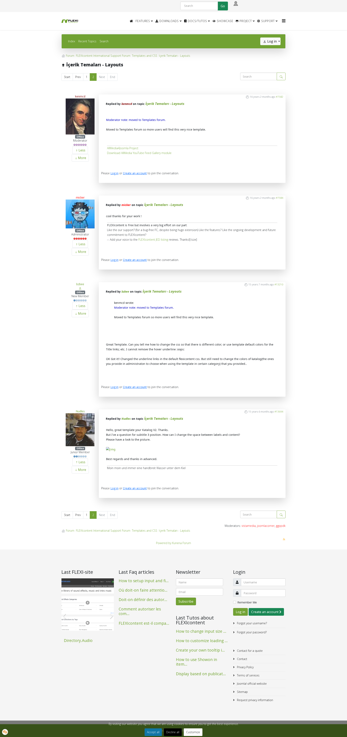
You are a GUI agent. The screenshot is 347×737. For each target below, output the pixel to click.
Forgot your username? (251, 623)
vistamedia (249, 526)
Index (71, 41)
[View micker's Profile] (80, 214)
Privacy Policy (245, 667)
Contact (241, 659)
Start (67, 77)
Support (267, 21)
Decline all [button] (172, 732)
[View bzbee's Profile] (80, 288)
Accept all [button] (153, 732)
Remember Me (247, 602)
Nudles (80, 411)
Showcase (224, 21)
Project (245, 21)
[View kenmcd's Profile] (80, 116)
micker (80, 197)
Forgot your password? (251, 632)
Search (104, 41)
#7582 (279, 96)
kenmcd (80, 96)
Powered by (163, 543)
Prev (78, 77)
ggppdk (281, 526)
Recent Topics (87, 41)
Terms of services (247, 675)
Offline (80, 136)
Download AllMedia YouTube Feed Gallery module (139, 153)
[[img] (110, 449)
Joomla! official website (251, 683)
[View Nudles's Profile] (80, 429)
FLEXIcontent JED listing (153, 239)
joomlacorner (266, 526)
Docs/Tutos (197, 21)
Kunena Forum (181, 543)
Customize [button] (193, 732)
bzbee (80, 284)
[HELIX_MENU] (284, 20)
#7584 (279, 198)
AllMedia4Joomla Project (122, 148)
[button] (5, 732)
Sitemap (242, 692)
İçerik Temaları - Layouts (164, 103)
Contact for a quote (249, 651)
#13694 (279, 411)
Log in (114, 173)
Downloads (168, 21)
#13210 (279, 284)
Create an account (135, 173)
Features (143, 21)
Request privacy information (254, 700)
